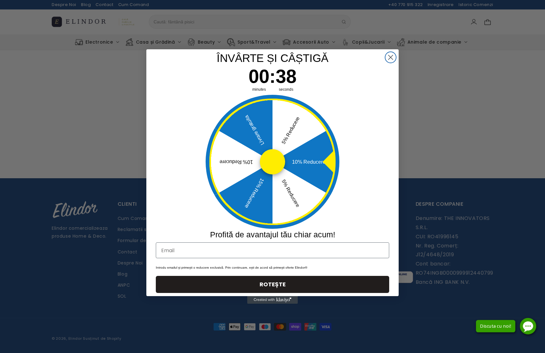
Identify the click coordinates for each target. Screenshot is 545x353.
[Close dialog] (390, 57)
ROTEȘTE (273, 284)
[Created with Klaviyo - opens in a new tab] (272, 300)
